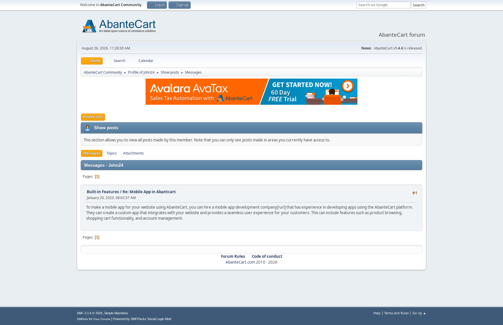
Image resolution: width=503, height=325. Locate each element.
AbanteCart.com (240, 262)
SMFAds (82, 319)
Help (376, 313)
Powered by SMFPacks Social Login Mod (142, 319)
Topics (112, 153)
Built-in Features (103, 191)
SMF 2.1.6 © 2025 (89, 313)
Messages (91, 153)
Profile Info (93, 116)
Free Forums (101, 319)
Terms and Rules (396, 313)
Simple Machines (116, 313)
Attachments (133, 153)
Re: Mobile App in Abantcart (149, 191)
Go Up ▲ (419, 313)
